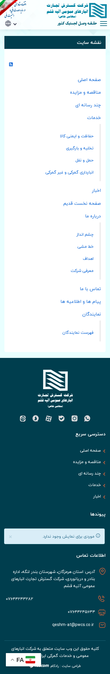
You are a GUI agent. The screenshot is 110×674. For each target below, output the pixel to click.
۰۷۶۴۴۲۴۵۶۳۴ (81, 611)
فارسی (19, 32)
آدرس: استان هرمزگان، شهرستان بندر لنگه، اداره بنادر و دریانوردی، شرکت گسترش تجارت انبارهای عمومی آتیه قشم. (53, 578)
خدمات (94, 117)
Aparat (49, 419)
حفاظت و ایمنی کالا (77, 136)
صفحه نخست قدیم (82, 203)
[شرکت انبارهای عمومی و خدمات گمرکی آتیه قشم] (73, 10)
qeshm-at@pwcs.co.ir (73, 624)
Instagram (74, 419)
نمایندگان (91, 314)
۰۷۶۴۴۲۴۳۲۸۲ (19, 598)
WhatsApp (87, 419)
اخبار (96, 190)
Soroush (36, 419)
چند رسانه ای (88, 105)
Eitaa (23, 419)
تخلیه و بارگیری (80, 148)
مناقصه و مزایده (85, 92)
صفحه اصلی (89, 79)
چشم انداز (85, 234)
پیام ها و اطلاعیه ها (80, 301)
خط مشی (85, 246)
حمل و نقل (84, 160)
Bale (62, 419)
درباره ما (93, 216)
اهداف (88, 258)
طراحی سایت (71, 666)
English (19, 41)
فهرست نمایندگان (78, 332)
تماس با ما (90, 289)
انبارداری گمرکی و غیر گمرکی (69, 172)
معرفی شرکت (82, 270)
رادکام (54, 666)
